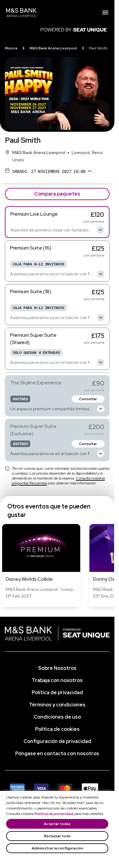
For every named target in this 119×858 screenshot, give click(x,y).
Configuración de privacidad (57, 741)
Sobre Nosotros (57, 668)
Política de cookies (57, 729)
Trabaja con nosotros (57, 680)
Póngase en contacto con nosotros (57, 753)
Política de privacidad (53, 813)
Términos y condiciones (57, 705)
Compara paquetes (57, 194)
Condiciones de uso (57, 717)
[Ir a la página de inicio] (54, 12)
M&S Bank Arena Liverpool (53, 48)
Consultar (88, 399)
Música (11, 48)
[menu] (105, 12)
